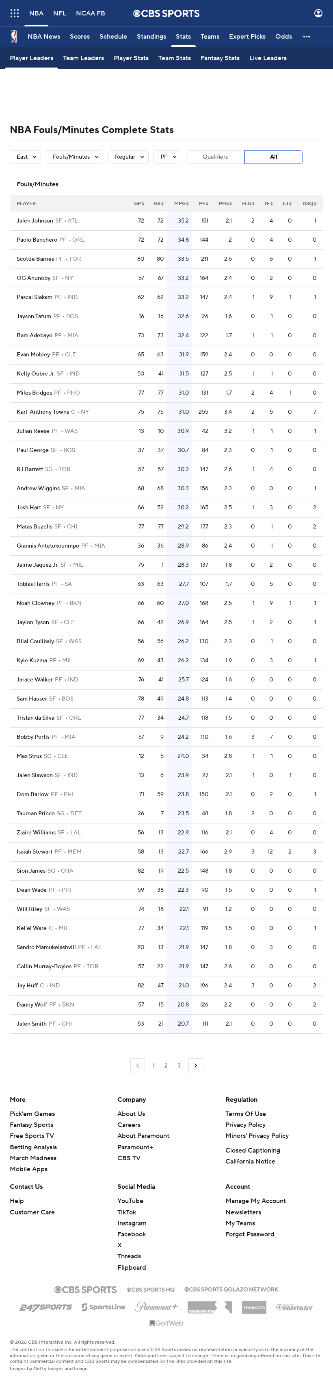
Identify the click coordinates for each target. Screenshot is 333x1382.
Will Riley (29, 909)
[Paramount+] (156, 1305)
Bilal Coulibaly (35, 641)
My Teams (240, 1223)
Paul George (33, 450)
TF (267, 204)
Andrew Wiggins (38, 488)
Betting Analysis (33, 1147)
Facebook (131, 1234)
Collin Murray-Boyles (44, 966)
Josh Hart (29, 507)
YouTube (130, 1201)
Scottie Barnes (35, 259)
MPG (180, 204)
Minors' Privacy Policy (257, 1136)
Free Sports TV (32, 1136)
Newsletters (243, 1212)
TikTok (126, 1212)
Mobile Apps (29, 1169)
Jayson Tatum (34, 316)
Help (17, 1201)
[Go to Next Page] (195, 1065)
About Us (131, 1114)
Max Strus (29, 756)
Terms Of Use (245, 1114)
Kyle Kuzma (32, 660)
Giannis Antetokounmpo (48, 546)
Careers (129, 1125)
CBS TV (129, 1158)
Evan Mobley (33, 354)
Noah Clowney (35, 603)
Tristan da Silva (35, 718)
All (273, 157)
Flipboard (131, 1268)
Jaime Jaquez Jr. (37, 565)
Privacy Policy (245, 1125)
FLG (246, 204)
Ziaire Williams (36, 832)
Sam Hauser (32, 699)
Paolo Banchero (37, 240)
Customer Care (32, 1212)
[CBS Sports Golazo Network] (231, 1288)
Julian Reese (33, 431)
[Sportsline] (103, 1306)
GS (157, 204)
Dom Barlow (33, 794)
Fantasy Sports (31, 1125)
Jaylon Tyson (33, 622)
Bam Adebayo (34, 335)
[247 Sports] (45, 1305)
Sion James (31, 871)
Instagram (132, 1223)
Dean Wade (32, 890)
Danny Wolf (32, 1005)
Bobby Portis (33, 737)
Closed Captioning (252, 1150)
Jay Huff (27, 985)
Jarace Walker (35, 679)
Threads (129, 1256)
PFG (224, 204)
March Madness (33, 1158)
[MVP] (254, 1304)
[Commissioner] (210, 1304)
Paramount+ (135, 1147)
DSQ (308, 204)
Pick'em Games (32, 1114)
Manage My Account (255, 1201)
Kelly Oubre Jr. (36, 374)
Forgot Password (250, 1234)
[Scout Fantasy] (295, 1307)
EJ (285, 204)
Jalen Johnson (35, 221)
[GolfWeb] (166, 1323)
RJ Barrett (30, 469)
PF (202, 204)
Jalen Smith (32, 1024)
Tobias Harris (33, 584)
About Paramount (143, 1136)
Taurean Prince (36, 813)
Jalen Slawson (35, 775)
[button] (14, 13)
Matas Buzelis (34, 527)
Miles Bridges (34, 393)
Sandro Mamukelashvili (46, 947)
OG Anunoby (33, 278)
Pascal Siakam (34, 297)
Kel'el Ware (32, 928)
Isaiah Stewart (34, 852)
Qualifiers (215, 157)
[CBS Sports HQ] (151, 1289)
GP (137, 204)
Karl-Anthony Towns (43, 412)
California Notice (250, 1161)
